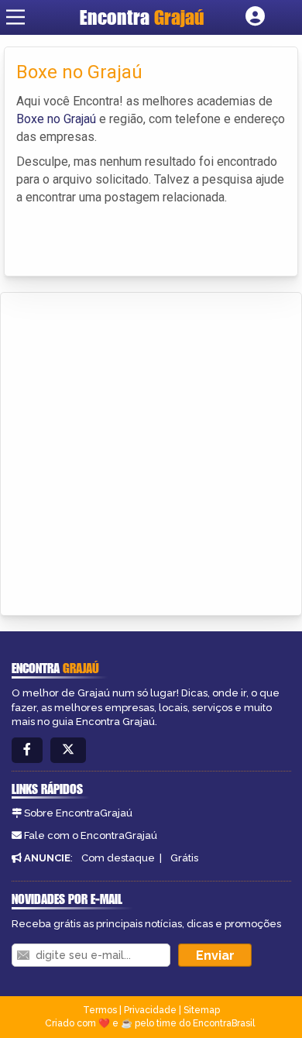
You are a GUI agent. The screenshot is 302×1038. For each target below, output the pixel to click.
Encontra (142, 17)
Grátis (184, 858)
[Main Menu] (15, 17)
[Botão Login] (255, 17)
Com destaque (118, 858)
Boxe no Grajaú (56, 119)
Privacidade (150, 1010)
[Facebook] (27, 750)
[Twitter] (68, 750)
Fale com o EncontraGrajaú (90, 835)
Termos (100, 1010)
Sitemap (202, 1010)
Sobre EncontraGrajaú (78, 813)
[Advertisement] (151, 452)
